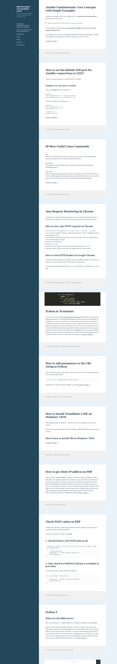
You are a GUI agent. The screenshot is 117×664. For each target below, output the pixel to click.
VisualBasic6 (58, 455)
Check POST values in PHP (63, 521)
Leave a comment (65, 53)
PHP (56, 504)
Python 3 (51, 612)
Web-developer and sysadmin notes (23, 8)
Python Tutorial (64, 346)
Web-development (59, 282)
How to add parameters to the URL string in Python (68, 364)
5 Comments (68, 397)
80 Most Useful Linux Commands (67, 146)
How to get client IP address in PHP (69, 471)
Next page (98, 662)
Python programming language (70, 317)
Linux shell (19, 42)
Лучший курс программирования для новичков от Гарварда (23, 25)
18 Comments (62, 504)
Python (18, 37)
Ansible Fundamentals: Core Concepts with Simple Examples (71, 8)
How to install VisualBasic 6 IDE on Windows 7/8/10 (69, 415)
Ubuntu (18, 39)
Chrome (68, 282)
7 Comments (66, 455)
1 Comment (70, 650)
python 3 (63, 650)
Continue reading (52, 41)
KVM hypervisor (21, 45)
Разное (56, 53)
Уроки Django (20, 34)
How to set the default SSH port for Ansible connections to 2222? (69, 71)
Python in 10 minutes (60, 311)
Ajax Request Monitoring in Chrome (70, 211)
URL (62, 397)
